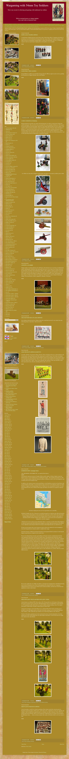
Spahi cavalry (8, 278)
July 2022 (6, 484)
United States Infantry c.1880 (11, 296)
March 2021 (7, 509)
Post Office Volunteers (10, 250)
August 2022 (7, 483)
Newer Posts (24, 744)
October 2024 (7, 445)
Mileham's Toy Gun (9, 236)
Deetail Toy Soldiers (9, 169)
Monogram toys (9, 239)
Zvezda (7, 316)
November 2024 (7, 444)
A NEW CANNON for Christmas (29, 121)
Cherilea (7, 154)
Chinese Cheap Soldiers (10, 155)
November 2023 (7, 461)
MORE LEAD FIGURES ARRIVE (29, 35)
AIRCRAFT (8, 129)
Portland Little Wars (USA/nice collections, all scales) (11, 405)
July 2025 (6, 432)
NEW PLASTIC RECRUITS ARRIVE (30, 706)
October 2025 (7, 427)
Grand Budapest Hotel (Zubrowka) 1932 (10, 200)
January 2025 (7, 441)
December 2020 (7, 514)
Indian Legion (8, 211)
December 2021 (7, 495)
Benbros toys (8, 137)
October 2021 (7, 498)
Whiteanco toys (8, 308)
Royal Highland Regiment (10, 261)
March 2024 (7, 456)
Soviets (7, 276)
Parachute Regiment (9, 245)
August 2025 (7, 430)
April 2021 (7, 507)
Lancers (7, 223)
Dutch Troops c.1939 (9, 179)
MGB (12, 336)
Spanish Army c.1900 (10, 279)
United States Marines (10, 298)
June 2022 (6, 486)
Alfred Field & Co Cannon (11, 132)
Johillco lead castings (10, 219)
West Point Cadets (9, 307)
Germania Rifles (9, 195)
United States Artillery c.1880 (36, 702)
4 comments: (32, 700)
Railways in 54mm (9, 253)
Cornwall (7, 164)
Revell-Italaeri (8, 254)
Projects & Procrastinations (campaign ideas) (11, 397)
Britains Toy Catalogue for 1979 (11, 140)
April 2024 (7, 455)
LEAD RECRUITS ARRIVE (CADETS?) (31, 352)
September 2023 (8, 464)
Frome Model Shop (9, 189)
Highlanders (8, 203)
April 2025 (7, 436)
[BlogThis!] (37, 65)
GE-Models (8, 193)
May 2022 (6, 487)
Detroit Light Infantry (10, 171)
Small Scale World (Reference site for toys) (11, 402)
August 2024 (7, 449)
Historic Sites (8, 205)
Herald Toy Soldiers (9, 202)
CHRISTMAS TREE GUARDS (28, 71)
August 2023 (7, 466)
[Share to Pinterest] (40, 65)
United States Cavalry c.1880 (11, 295)
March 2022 (7, 490)
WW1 (7, 313)
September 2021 (8, 500)
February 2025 (7, 439)
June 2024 (6, 452)
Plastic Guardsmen (27, 702)
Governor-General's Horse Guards (12, 196)
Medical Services (9, 233)
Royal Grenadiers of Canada (11, 259)
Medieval (7, 234)
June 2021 (6, 504)
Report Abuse (8, 522)
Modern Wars (8, 237)
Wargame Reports (9, 305)
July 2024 (6, 450)
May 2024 (6, 453)
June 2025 (6, 433)
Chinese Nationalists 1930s (11, 157)
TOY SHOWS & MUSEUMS (11, 290)
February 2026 (7, 421)
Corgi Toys (8, 163)
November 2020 (7, 515)
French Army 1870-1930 (10, 187)
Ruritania (32, 741)
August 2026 (7, 414)
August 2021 (7, 501)
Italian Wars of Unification (11, 216)
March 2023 (7, 473)
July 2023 (6, 467)
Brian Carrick (8, 138)
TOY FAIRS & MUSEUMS (11, 289)
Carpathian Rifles (9, 149)
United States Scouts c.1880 (11, 302)
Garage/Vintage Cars (9, 190)
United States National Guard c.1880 (11, 300)
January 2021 (7, 512)
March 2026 (7, 419)
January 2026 (7, 422)
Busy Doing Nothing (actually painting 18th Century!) (11, 394)
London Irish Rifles (9, 227)
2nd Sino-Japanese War (10, 128)
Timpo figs (8, 286)
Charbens (7, 150)
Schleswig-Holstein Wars (10, 272)
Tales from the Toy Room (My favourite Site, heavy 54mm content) (11, 385)
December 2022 (7, 476)
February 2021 (7, 511)
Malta (7, 231)
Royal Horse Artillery (10, 262)
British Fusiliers (9, 143)
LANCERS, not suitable (27, 265)
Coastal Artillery (9, 158)
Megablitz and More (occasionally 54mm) (9, 391)
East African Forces (9, 181)
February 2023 (7, 475)
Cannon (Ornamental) (10, 147)
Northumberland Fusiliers (10, 244)
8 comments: (32, 117)
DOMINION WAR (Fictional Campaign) (31, 595)
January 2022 (7, 494)
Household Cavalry (9, 210)
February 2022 (7, 492)
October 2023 (7, 463)
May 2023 (6, 470)
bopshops (36, 752)
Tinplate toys (8, 287)
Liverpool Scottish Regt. (10, 225)
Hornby (7, 208)
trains (7, 292)
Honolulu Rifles (9, 206)
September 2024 (8, 447)
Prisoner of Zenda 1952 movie (11, 251)
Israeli (7, 214)
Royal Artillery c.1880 (10, 258)
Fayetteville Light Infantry (10, 183)
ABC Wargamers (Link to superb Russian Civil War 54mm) (12, 410)
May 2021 (6, 506)
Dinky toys (8, 172)
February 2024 (7, 458)
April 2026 (7, 418)
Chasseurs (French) (9, 152)
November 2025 (7, 425)
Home (43, 744)
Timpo (7, 284)
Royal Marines (8, 264)
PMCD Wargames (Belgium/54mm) (9, 407)
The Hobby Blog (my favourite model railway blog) (11, 399)
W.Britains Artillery (27, 260)
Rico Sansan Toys (9, 256)
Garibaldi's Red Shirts (10, 192)
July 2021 (6, 503)
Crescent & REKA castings (28, 347)
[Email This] (36, 65)
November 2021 (7, 497)
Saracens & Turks (9, 270)
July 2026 (6, 416)
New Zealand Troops (9, 242)
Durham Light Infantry (10, 178)
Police (7, 248)
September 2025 (8, 428)
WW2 (7, 314)
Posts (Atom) (28, 746)
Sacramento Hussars (9, 268)
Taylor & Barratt (9, 282)
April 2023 (7, 472)
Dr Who (7, 176)
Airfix (7, 131)
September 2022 (8, 481)
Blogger (44, 752)
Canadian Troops (9, 146)
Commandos (8, 161)
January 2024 (7, 459)
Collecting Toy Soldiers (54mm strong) (11, 389)
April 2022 (7, 489)
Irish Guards (8, 213)
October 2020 (7, 517)
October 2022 (7, 480)
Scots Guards (8, 273)
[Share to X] (38, 65)
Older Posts (62, 744)
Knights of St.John (9, 222)
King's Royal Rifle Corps (10, 220)
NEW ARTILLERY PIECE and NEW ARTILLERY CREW (35, 599)
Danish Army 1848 (9, 167)
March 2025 (7, 438)
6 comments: (32, 65)
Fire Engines (8, 186)
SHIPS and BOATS (9, 275)
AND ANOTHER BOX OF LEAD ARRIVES (31, 317)
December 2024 (7, 442)
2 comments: (32, 313)
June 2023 (6, 469)
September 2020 (8, 518)
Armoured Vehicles (9, 134)
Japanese (7, 217)
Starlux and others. (9, 281)
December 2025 (7, 424)
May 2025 (6, 435)
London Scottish (9, 228)
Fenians (7, 184)
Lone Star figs (8, 230)
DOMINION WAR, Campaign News (30, 470)
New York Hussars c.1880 (10, 241)
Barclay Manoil (8, 135)
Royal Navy (8, 265)
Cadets (25, 466)
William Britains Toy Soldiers (29, 66)
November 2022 (7, 478)
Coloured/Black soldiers (10, 160)
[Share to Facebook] (39, 65)
